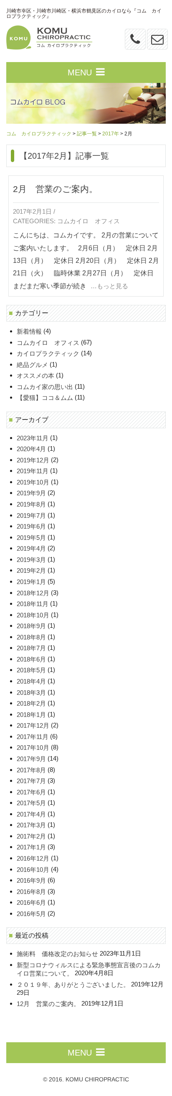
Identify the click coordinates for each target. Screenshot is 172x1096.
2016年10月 (33, 869)
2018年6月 (31, 659)
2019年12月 (33, 460)
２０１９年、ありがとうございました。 (73, 984)
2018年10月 (33, 615)
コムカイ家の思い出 (45, 386)
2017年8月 (31, 770)
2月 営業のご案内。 (55, 189)
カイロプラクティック (48, 353)
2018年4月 (31, 681)
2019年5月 (31, 537)
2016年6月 (31, 902)
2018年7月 (31, 648)
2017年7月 (31, 780)
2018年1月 (31, 714)
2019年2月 (31, 570)
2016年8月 (31, 891)
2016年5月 (31, 913)
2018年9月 (31, 626)
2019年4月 (31, 548)
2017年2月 (31, 836)
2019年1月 (31, 581)
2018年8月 (31, 637)
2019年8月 (31, 504)
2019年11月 (32, 471)
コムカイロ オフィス (88, 221)
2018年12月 (33, 593)
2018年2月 (31, 703)
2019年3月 (31, 559)
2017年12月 (33, 725)
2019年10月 (33, 482)
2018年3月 (31, 692)
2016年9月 (31, 880)
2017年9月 (31, 758)
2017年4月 (31, 814)
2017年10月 (33, 747)
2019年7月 (31, 515)
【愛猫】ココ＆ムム (45, 398)
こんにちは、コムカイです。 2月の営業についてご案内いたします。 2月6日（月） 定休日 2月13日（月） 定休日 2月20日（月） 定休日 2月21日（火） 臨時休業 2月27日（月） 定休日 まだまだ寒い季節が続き (86, 260)
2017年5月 (31, 803)
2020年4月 (31, 449)
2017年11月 (32, 736)
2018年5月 (31, 670)
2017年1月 (31, 847)
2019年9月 (31, 493)
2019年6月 (31, 526)
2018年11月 (32, 603)
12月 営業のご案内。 (48, 1003)
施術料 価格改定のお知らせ (57, 953)
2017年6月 (31, 792)
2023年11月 (32, 438)
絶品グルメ (32, 364)
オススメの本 (35, 375)
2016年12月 (33, 858)
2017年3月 (31, 825)
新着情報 (29, 331)
